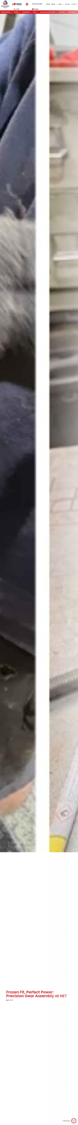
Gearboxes (26, 12)
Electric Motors (5, 12)
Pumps (16, 12)
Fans (34, 12)
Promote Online (67, 1120)
